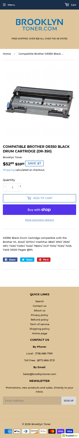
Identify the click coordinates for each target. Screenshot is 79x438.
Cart (73, 4)
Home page (39, 333)
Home (7, 53)
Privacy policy (39, 315)
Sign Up (69, 400)
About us (39, 310)
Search (39, 301)
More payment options (39, 219)
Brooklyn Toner (41, 424)
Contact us (39, 305)
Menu (11, 4)
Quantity (9, 180)
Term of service (39, 324)
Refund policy (39, 319)
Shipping (9, 169)
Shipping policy (39, 328)
